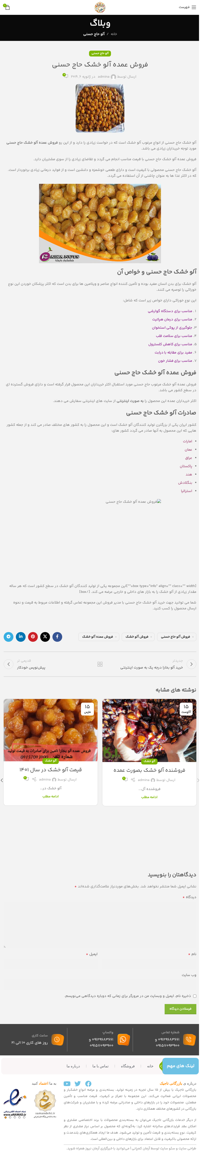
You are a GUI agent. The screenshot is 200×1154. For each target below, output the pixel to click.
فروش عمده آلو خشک (97, 636)
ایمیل (92, 954)
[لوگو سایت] (100, 7)
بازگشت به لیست (100, 664)
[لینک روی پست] (149, 730)
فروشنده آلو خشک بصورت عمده (149, 770)
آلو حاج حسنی (94, 34)
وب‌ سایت (189, 975)
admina (104, 77)
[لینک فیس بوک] (57, 637)
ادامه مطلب (149, 797)
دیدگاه (189, 897)
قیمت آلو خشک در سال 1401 (51, 770)
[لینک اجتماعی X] (45, 637)
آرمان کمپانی (141, 1148)
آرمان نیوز (92, 1148)
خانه (114, 34)
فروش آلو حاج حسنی (175, 636)
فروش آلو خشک (137, 636)
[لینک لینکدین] (21, 637)
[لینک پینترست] (33, 637)
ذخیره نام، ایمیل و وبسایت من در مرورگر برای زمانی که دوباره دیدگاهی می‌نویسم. (127, 996)
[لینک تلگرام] (8, 637)
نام (192, 954)
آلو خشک (149, 761)
